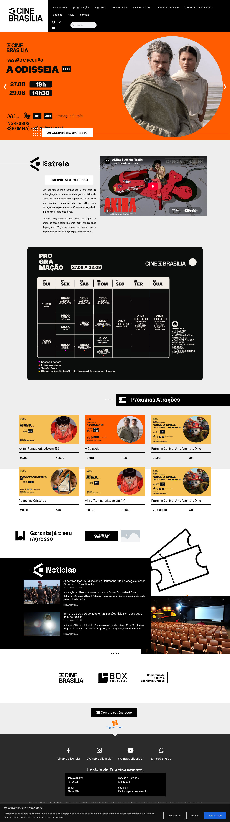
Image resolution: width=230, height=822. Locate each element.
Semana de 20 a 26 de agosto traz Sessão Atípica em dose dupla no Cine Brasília (102, 615)
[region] (115, 812)
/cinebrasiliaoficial (68, 759)
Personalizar (174, 815)
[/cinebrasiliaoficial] (68, 750)
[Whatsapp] (60, 22)
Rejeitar (195, 815)
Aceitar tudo (215, 815)
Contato (84, 14)
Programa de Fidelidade (198, 7)
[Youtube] (53, 28)
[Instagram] (53, 22)
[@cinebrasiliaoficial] (99, 750)
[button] (5, 86)
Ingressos (100, 7)
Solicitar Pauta (141, 7)
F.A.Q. (71, 14)
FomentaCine (119, 7)
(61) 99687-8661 (161, 759)
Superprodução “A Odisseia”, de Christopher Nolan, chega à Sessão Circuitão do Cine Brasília (104, 582)
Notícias (57, 14)
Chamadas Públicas (167, 7)
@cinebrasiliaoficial (99, 759)
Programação (81, 7)
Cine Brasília (60, 7)
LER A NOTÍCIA (70, 605)
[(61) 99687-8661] (162, 750)
